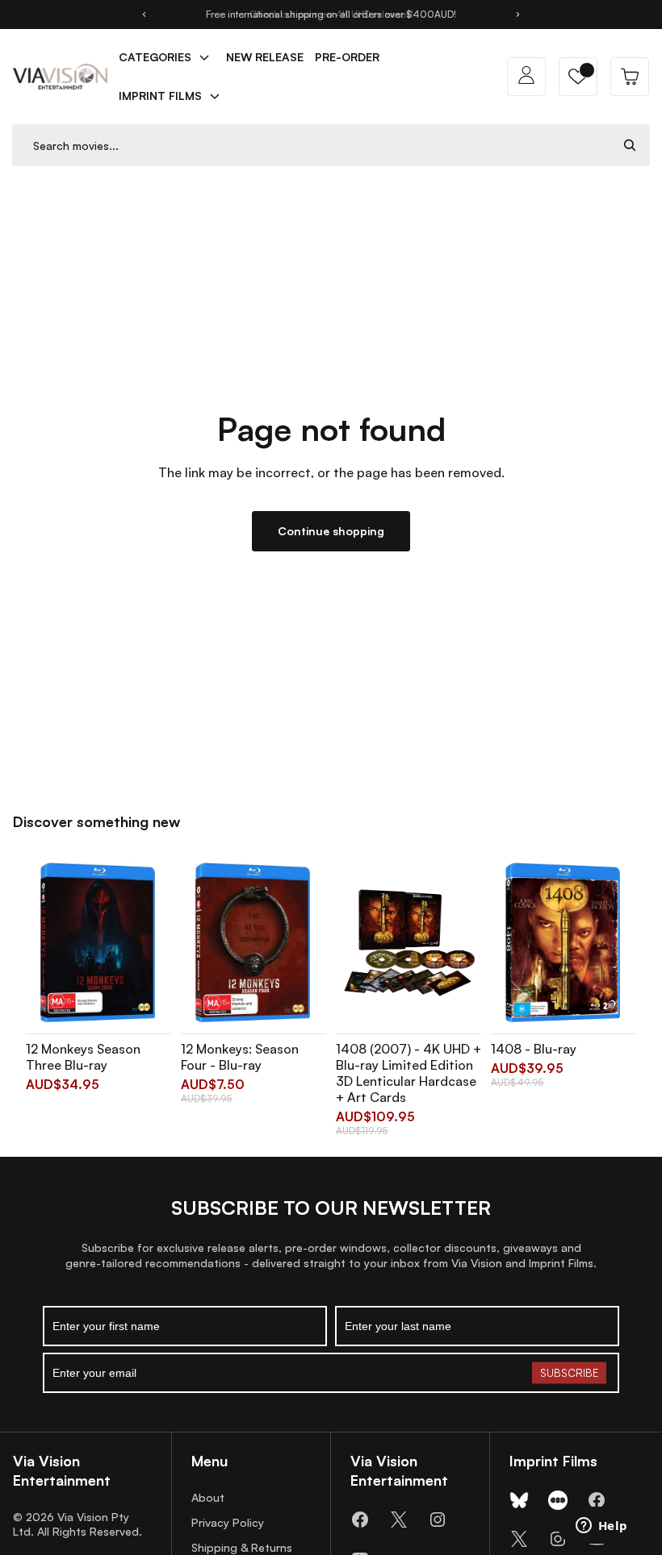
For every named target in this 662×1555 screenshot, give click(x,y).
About (207, 1497)
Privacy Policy (227, 1522)
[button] (578, 76)
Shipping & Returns (241, 1547)
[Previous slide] (143, 14)
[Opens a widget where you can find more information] (601, 1527)
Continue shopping (331, 531)
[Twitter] (399, 1519)
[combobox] (312, 145)
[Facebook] (360, 1519)
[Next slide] (518, 14)
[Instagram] (437, 1519)
